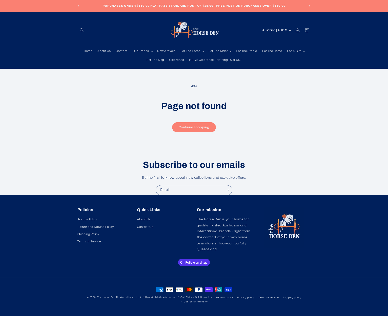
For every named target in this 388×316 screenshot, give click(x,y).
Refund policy (224, 297)
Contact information (196, 302)
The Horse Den (106, 297)
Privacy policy (245, 297)
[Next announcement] (309, 6)
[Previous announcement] (78, 6)
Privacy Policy (87, 219)
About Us (143, 219)
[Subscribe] (227, 190)
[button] (82, 30)
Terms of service (268, 297)
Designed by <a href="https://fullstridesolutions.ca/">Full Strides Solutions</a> (164, 297)
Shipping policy (292, 297)
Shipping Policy (88, 234)
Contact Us (145, 226)
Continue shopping (194, 127)
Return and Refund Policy (95, 226)
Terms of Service (89, 241)
